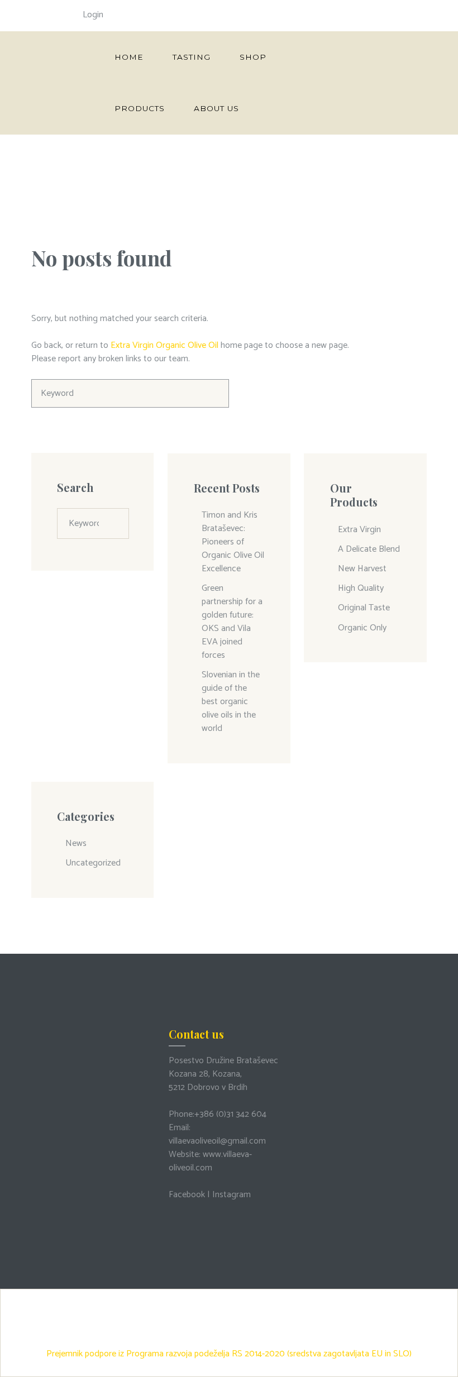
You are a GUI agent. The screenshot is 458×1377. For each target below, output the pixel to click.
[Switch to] (273, 108)
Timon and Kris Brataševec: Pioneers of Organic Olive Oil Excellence (233, 542)
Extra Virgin (359, 529)
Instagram (231, 1194)
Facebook (187, 1194)
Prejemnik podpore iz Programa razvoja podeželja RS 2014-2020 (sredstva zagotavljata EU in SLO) (229, 1353)
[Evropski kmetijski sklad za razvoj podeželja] (229, 1298)
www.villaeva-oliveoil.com (210, 1161)
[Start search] (215, 393)
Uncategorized (93, 863)
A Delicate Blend (369, 549)
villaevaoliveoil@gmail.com (217, 1141)
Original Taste (364, 607)
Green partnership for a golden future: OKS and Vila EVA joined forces (232, 622)
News (76, 843)
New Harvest (362, 568)
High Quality (361, 588)
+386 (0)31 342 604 (230, 1114)
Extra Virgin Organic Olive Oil (164, 345)
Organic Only (362, 627)
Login (93, 14)
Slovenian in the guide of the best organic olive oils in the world (231, 701)
